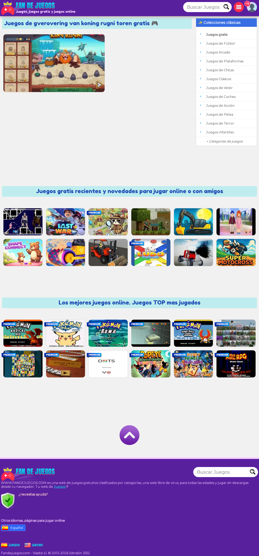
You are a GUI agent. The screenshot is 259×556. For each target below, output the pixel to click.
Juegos (60, 487)
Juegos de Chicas (220, 70)
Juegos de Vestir (219, 88)
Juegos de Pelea (219, 114)
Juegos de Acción (220, 106)
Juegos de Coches (221, 97)
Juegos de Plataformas (224, 61)
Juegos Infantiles (220, 132)
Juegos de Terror (220, 123)
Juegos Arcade (218, 52)
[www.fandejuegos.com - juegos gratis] (28, 474)
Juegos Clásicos (218, 79)
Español (16, 528)
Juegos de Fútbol (220, 43)
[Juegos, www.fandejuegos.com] (28, 8)
